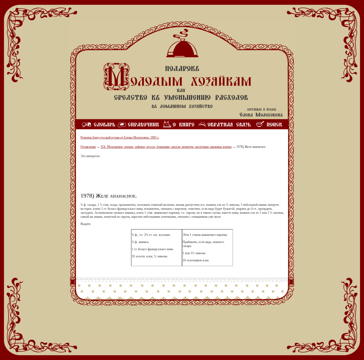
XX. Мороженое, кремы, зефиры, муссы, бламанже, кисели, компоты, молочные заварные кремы (166, 147)
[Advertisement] (182, 177)
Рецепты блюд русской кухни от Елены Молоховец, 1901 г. (119, 137)
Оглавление (88, 147)
